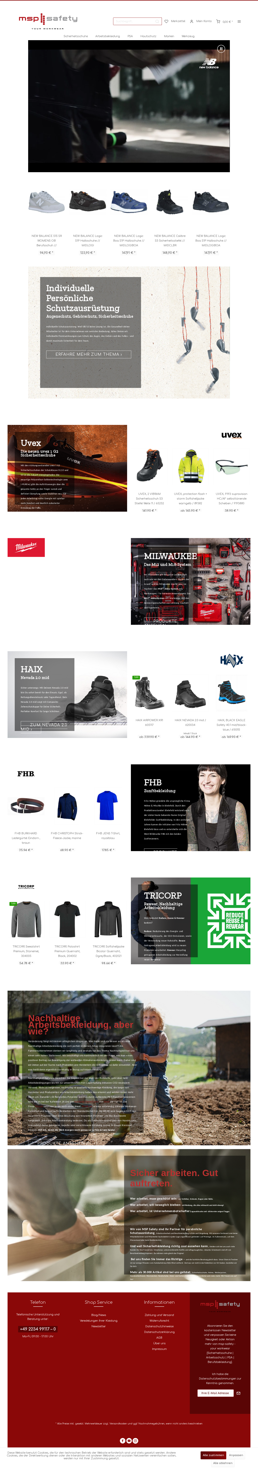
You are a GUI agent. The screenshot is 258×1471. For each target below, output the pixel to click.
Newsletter (98, 1326)
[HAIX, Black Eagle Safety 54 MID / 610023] (149, 693)
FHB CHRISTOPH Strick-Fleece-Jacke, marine (108, 836)
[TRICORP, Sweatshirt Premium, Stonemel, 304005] (26, 919)
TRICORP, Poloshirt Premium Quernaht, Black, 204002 (67, 951)
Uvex (107, 1101)
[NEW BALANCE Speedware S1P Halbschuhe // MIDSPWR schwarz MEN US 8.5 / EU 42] (211, 202)
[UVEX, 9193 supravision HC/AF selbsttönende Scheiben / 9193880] (149, 467)
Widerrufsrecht (159, 1320)
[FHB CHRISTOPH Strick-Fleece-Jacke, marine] (108, 806)
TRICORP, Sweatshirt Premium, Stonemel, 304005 (26, 951)
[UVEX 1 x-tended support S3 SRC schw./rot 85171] (231, 467)
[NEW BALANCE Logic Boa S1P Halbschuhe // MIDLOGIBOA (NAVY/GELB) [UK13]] (46, 202)
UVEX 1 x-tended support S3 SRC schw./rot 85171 (231, 499)
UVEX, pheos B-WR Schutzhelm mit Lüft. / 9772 (190, 499)
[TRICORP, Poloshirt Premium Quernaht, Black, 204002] (67, 919)
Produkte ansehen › (160, 623)
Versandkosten (118, 1423)
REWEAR (87, 1106)
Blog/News (98, 1315)
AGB (159, 1337)
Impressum (159, 1349)
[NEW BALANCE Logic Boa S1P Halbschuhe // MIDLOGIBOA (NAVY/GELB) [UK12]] (169, 202)
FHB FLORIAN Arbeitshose (25, 836)
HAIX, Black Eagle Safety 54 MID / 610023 (149, 722)
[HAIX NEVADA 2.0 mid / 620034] (231, 693)
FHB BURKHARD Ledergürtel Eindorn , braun (67, 838)
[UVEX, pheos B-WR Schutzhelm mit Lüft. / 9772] (190, 467)
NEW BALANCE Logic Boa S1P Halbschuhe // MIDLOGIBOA (46, 241)
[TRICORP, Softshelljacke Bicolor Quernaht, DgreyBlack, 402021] (108, 919)
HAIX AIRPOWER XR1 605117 (190, 722)
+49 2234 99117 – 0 (38, 1329)
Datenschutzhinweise (159, 1326)
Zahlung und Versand (159, 1315)
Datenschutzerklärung (159, 1332)
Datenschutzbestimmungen (217, 1378)
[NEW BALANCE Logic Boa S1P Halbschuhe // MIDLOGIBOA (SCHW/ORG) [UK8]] (128, 202)
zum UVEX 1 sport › (79, 352)
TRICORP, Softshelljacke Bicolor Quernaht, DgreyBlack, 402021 (108, 951)
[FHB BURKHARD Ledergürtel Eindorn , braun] (67, 806)
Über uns (159, 1343)
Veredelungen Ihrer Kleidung (98, 1320)
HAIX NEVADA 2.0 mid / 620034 (231, 722)
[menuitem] (137, 21)
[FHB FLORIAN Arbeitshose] (26, 806)
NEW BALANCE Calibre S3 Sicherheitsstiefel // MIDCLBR (87, 241)
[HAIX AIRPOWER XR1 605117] (190, 693)
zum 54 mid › (39, 735)
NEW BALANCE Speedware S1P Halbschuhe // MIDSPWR (210, 241)
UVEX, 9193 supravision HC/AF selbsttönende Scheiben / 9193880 (149, 499)
